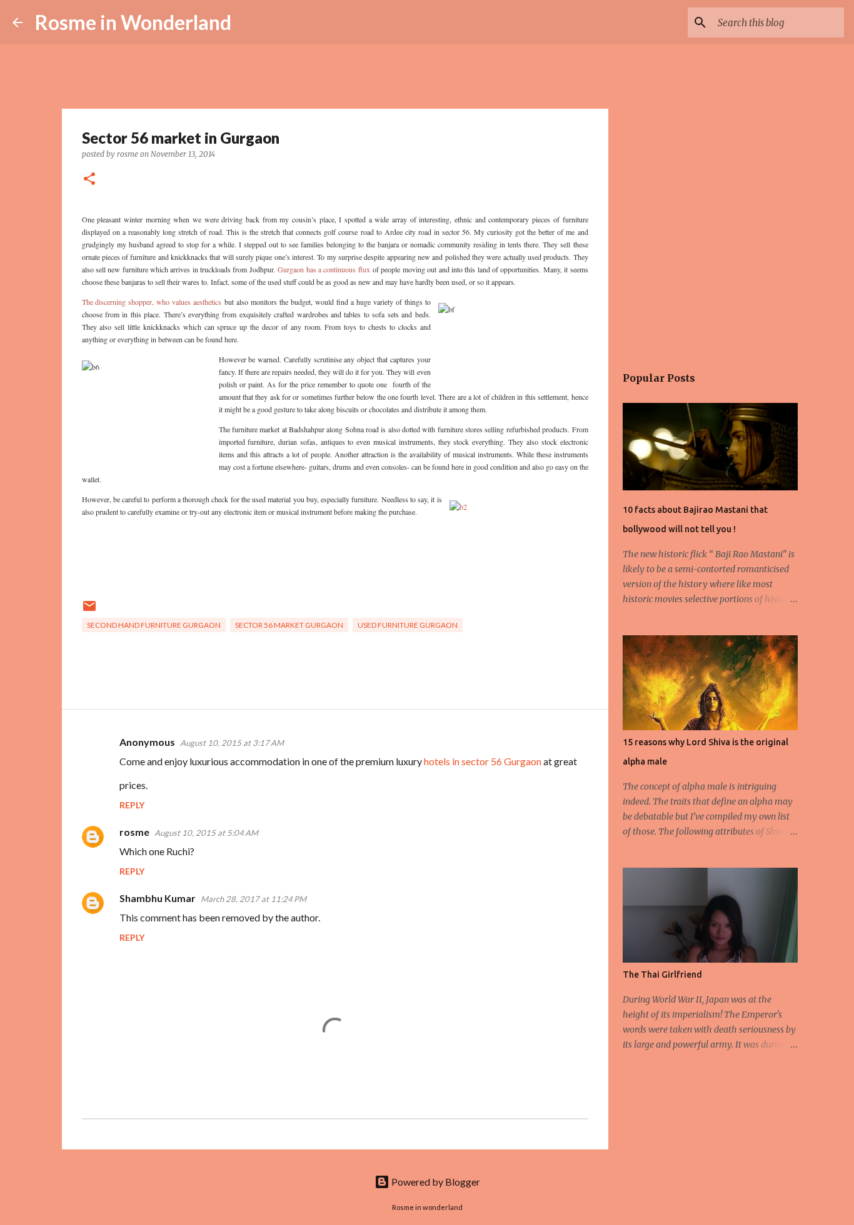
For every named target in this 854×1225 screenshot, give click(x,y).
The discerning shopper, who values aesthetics (152, 302)
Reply (131, 805)
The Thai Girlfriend (662, 975)
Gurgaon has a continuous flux (323, 269)
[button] (89, 179)
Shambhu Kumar (157, 898)
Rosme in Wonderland (133, 22)
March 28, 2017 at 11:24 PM (253, 899)
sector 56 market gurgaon (289, 625)
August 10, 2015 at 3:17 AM (232, 743)
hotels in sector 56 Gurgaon (482, 761)
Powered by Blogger (434, 1182)
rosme (134, 832)
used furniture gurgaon (408, 625)
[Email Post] (89, 610)
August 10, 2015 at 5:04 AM (206, 833)
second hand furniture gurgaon (154, 625)
